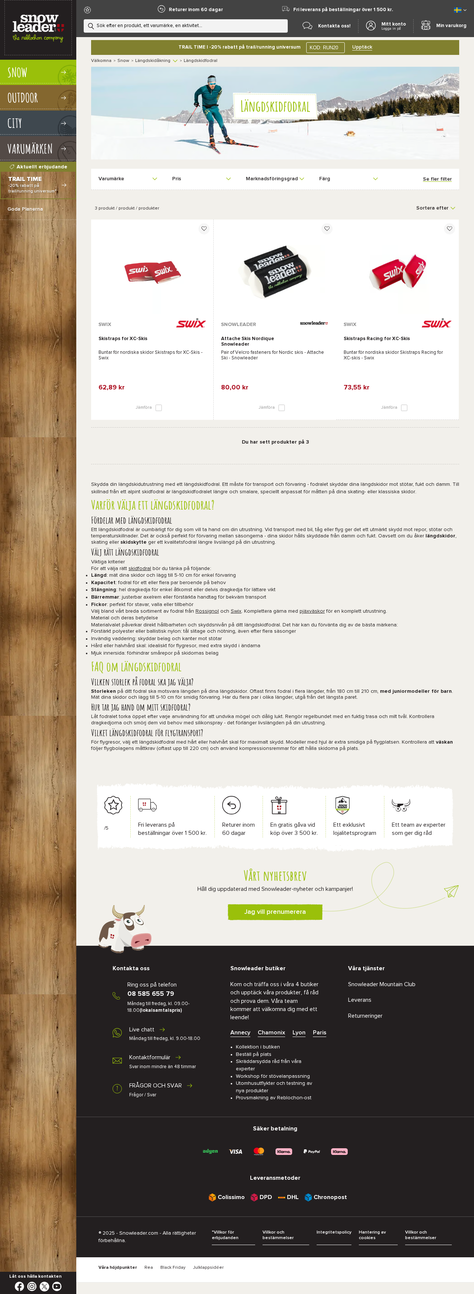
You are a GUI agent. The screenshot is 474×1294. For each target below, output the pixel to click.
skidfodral (139, 568)
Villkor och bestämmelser (278, 1235)
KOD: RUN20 (324, 47)
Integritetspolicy (334, 1232)
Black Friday (173, 1267)
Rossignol (207, 611)
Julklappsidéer (208, 1267)
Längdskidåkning (152, 61)
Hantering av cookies (372, 1235)
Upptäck (362, 47)
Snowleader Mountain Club (381, 984)
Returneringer (365, 1016)
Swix (236, 611)
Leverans (359, 1000)
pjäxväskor (312, 611)
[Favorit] (204, 228)
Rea (148, 1267)
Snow (123, 61)
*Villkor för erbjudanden (225, 1235)
